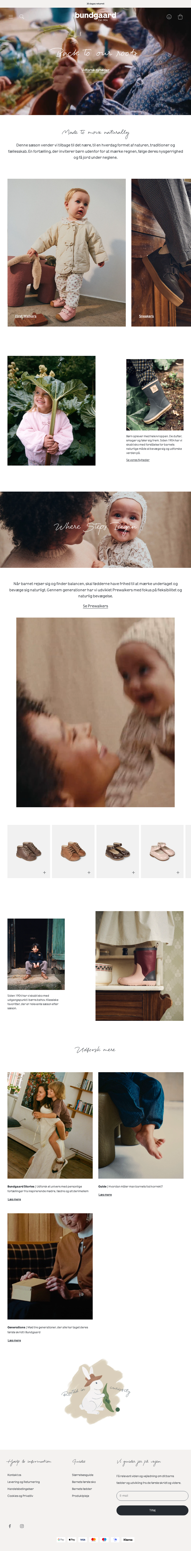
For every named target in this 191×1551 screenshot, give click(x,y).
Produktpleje (80, 1496)
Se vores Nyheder (138, 460)
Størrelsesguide (82, 1475)
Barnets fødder (82, 1489)
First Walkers (25, 317)
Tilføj (152, 1510)
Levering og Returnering (23, 1482)
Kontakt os (14, 1475)
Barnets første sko (84, 1482)
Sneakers (146, 317)
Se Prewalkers (95, 606)
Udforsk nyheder (95, 70)
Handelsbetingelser (20, 1489)
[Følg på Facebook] (9, 1526)
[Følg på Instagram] (22, 1526)
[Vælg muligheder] (44, 872)
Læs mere (14, 1200)
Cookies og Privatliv (20, 1496)
